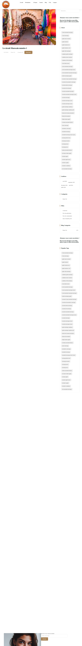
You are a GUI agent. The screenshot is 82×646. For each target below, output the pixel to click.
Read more (28, 52)
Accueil (21, 2)
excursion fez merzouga (66, 88)
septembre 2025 (71, 182)
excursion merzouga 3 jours (67, 103)
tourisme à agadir (65, 162)
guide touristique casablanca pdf (68, 109)
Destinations (27, 2)
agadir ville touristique (66, 51)
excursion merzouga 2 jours (67, 100)
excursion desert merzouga (67, 85)
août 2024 (71, 185)
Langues (55, 2)
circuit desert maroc (65, 63)
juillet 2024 (63, 187)
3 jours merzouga (65, 35)
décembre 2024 (64, 185)
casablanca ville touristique (67, 60)
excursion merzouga (65, 97)
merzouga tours (65, 147)
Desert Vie (13, 52)
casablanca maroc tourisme (67, 57)
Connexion (65, 210)
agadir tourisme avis (66, 44)
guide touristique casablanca (67, 106)
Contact (41, 2)
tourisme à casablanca (66, 165)
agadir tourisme (65, 41)
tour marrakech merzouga (66, 168)
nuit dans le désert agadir (66, 153)
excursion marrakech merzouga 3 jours (69, 94)
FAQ (50, 2)
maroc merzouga (65, 125)
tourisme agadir (65, 156)
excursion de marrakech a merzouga (68, 82)
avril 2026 (65, 181)
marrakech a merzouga (66, 128)
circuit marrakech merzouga (67, 66)
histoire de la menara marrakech (68, 113)
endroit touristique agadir (66, 75)
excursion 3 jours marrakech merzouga (69, 78)
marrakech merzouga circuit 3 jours (68, 134)
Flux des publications (67, 213)
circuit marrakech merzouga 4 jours (68, 69)
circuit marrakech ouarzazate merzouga (69, 72)
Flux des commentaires (67, 216)
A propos (35, 2)
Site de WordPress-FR (67, 218)
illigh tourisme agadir (66, 119)
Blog (46, 2)
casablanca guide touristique (67, 54)
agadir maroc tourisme (66, 38)
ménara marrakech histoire (67, 150)
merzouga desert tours (66, 137)
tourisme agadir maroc (66, 159)
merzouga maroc (65, 143)
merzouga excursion (65, 140)
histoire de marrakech (66, 116)
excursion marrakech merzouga (67, 91)
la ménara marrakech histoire (67, 122)
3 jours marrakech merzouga (67, 32)
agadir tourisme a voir (66, 47)
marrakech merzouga (66, 131)
